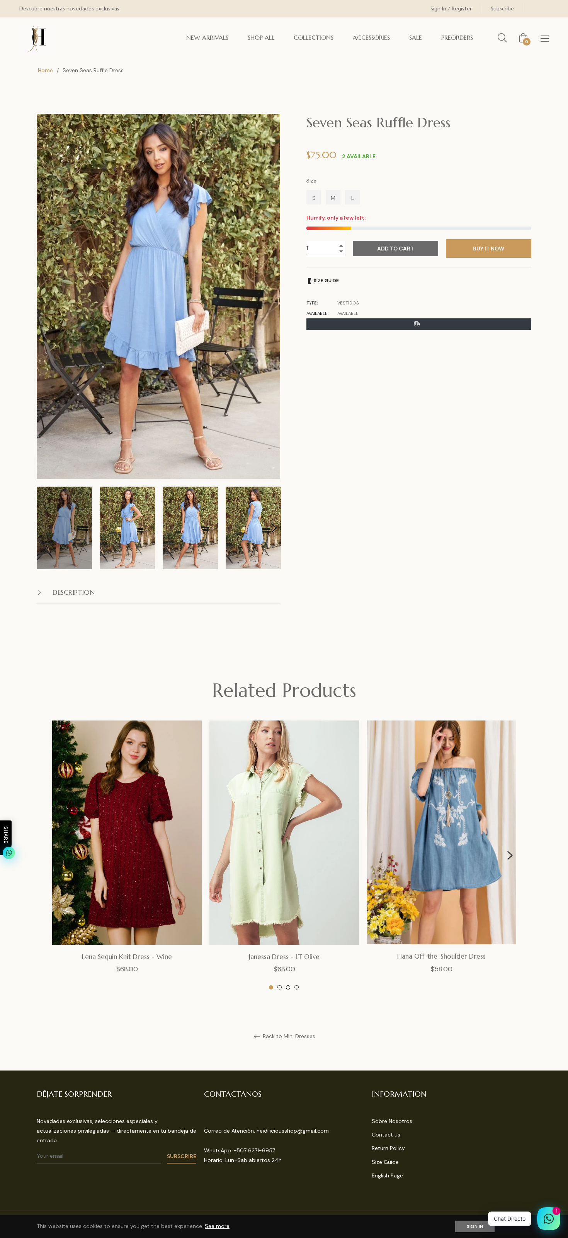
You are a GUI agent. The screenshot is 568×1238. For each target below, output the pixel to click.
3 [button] (288, 987)
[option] (127, 855)
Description (73, 592)
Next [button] (274, 528)
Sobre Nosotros (392, 1121)
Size (311, 180)
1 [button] (271, 987)
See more (217, 1226)
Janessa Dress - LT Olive (284, 956)
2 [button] (279, 987)
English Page (387, 1175)
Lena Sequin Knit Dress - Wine (127, 956)
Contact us (386, 1134)
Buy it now (488, 248)
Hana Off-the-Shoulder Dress (441, 956)
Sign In (475, 1226)
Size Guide (385, 1162)
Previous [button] (58, 855)
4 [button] (296, 987)
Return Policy (388, 1148)
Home (45, 70)
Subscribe (502, 8)
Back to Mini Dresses (288, 1036)
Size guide (326, 280)
